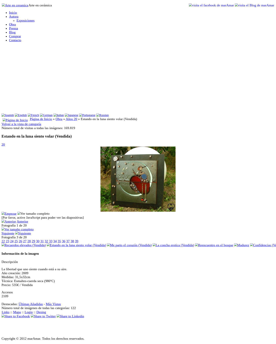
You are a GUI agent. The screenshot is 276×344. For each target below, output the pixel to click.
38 (72, 241)
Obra (59, 119)
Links (5, 312)
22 (3, 241)
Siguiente (8, 233)
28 (29, 241)
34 (55, 241)
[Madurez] (241, 245)
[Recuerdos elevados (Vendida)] (24, 245)
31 (42, 241)
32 (46, 241)
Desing (41, 312)
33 (50, 241)
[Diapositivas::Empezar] (9, 213)
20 (3, 144)
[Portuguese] (87, 115)
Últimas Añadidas (31, 304)
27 (24, 241)
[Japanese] (71, 115)
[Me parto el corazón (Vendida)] (129, 245)
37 (68, 241)
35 (59, 241)
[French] (33, 115)
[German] (46, 115)
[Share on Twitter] (43, 316)
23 (7, 241)
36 (63, 241)
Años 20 (71, 119)
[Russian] (102, 115)
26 (20, 241)
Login (29, 312)
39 (76, 241)
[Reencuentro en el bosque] (214, 245)
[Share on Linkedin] (70, 316)
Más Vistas (53, 304)
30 (37, 241)
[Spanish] (8, 115)
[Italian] (59, 115)
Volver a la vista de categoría (21, 124)
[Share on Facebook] (16, 316)
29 (33, 241)
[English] (21, 115)
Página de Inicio (41, 119)
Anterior (22, 221)
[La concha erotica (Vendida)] (173, 245)
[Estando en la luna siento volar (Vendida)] (138, 210)
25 (16, 241)
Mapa (17, 312)
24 (12, 241)
